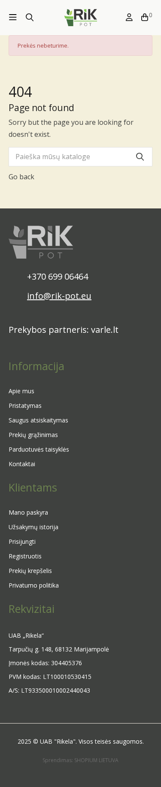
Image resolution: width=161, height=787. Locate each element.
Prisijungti (22, 541)
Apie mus (21, 391)
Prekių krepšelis (30, 571)
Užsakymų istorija (33, 527)
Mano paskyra (28, 512)
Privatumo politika (34, 585)
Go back (21, 176)
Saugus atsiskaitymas (38, 420)
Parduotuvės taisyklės (39, 449)
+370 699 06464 (57, 276)
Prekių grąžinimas (33, 435)
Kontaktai (22, 464)
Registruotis (25, 556)
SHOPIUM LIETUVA (96, 760)
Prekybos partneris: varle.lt (63, 330)
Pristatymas (25, 405)
